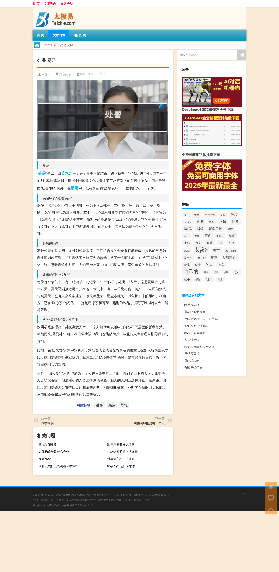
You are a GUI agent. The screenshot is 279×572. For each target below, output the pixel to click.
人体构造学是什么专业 (54, 451)
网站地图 (126, 494)
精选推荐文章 (111, 494)
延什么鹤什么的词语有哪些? (58, 466)
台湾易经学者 (193, 367)
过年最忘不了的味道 (121, 458)
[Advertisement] (131, 541)
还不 (187, 279)
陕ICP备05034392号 (157, 494)
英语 (206, 272)
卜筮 (222, 221)
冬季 (211, 222)
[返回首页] (270, 487)
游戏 (187, 264)
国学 (186, 236)
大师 (196, 235)
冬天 (200, 221)
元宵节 (188, 222)
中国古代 (210, 215)
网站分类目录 (94, 494)
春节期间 (230, 251)
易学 (187, 251)
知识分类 (67, 3)
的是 (221, 264)
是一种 (202, 257)
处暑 (42, 173)
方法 (221, 242)
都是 (198, 279)
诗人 (236, 272)
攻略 (187, 242)
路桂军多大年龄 (195, 332)
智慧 (214, 257)
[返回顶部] (270, 509)
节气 (65, 173)
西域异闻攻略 (48, 444)
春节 (216, 250)
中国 (197, 215)
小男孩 (242, 494)
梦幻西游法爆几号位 (198, 325)
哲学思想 (215, 228)
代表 (234, 214)
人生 (223, 215)
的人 (209, 264)
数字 (198, 242)
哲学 (200, 228)
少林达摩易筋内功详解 (122, 451)
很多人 (219, 235)
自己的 (191, 271)
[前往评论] (270, 498)
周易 (188, 228)
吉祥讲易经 (191, 339)
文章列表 (50, 3)
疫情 (198, 264)
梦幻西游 (229, 257)
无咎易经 (45, 458)
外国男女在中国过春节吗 (201, 319)
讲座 (226, 272)
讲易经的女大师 (195, 312)
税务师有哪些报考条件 (199, 346)
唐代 (230, 229)
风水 (220, 279)
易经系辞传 (191, 353)
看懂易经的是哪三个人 (149, 423)
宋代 (207, 235)
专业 (186, 215)
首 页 (36, 3)
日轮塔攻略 (191, 360)
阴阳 (209, 278)
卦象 (235, 221)
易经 (74, 188)
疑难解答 (139, 494)
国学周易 (47, 423)
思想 (232, 235)
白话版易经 (191, 305)
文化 (209, 242)
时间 (232, 242)
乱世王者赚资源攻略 (121, 444)
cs (49, 74)
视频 (216, 272)
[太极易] (55, 8)
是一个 (188, 258)
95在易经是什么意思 (121, 466)
